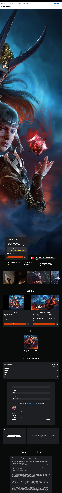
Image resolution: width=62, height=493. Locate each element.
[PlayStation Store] (6, 7)
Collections (25, 6)
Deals (30, 6)
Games (11, 3)
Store (4, 3)
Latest (19, 6)
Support (27, 3)
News (24, 3)
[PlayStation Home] (2, 3)
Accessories (19, 3)
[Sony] (59, 1)
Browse (41, 6)
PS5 (7, 3)
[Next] (59, 278)
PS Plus (15, 3)
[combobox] (31, 387)
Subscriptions (36, 6)
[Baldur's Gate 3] (14, 277)
